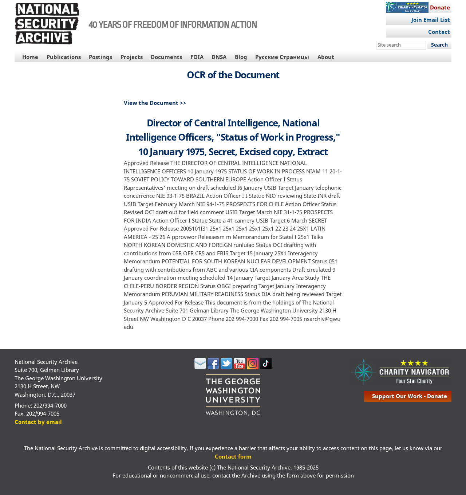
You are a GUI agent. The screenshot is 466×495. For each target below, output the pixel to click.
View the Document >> (155, 102)
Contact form (233, 456)
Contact (439, 31)
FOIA (197, 56)
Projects (132, 56)
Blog (241, 56)
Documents (166, 56)
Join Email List (430, 19)
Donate (440, 7)
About (325, 56)
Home (30, 56)
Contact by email (38, 421)
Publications (64, 56)
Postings (100, 56)
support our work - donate (409, 396)
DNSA (219, 56)
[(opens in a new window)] (200, 367)
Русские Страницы (282, 56)
